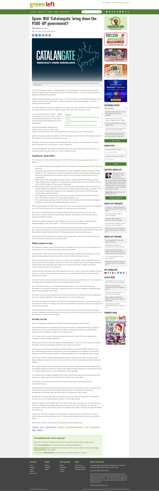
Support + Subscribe (111, 2)
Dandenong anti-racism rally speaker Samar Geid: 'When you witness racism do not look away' (115, 251)
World (53, 31)
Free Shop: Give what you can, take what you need (115, 129)
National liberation (51, 427)
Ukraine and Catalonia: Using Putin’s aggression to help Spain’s (82, 118)
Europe (42, 427)
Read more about (98, 485)
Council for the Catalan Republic (89, 173)
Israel (86, 427)
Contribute (63, 467)
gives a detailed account (86, 160)
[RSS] (126, 273)
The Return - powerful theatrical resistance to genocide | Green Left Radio (115, 209)
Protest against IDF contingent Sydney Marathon (114, 241)
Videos (47, 469)
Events (56, 12)
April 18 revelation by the (50, 99)
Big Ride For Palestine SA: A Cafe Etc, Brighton (115, 113)
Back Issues (33, 473)
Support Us (42, 12)
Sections (33, 12)
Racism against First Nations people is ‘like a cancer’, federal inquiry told (114, 294)
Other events (116, 141)
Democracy (35, 427)
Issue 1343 (46, 31)
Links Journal (79, 465)
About (61, 465)
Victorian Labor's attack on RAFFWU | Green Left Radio (113, 219)
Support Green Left (113, 169)
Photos (47, 465)
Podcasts (47, 467)
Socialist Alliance (80, 469)
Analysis (32, 467)
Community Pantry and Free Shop (115, 123)
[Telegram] (118, 273)
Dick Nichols (36, 28)
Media (49, 12)
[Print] (43, 35)
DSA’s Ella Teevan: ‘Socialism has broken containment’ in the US (115, 306)
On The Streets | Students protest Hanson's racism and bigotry (115, 224)
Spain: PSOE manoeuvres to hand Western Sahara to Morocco (81, 122)
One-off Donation (44, 445)
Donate (121, 2)
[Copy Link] (49, 35)
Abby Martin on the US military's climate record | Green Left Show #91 (115, 230)
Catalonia (40, 430)
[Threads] (124, 273)
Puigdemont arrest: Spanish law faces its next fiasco (81, 125)
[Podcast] (108, 273)
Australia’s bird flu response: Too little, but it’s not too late (115, 288)
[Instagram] (115, 273)
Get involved (64, 12)
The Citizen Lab (68, 108)
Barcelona (45, 28)
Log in (127, 2)
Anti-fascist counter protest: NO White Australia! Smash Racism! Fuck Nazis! (115, 135)
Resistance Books (80, 467)
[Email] (46, 35)
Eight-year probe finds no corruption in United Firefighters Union (114, 282)
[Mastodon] (33, 35)
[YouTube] (105, 273)
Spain (34, 430)
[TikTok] (113, 273)
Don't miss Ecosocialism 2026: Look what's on (114, 257)
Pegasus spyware (68, 195)
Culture (32, 471)
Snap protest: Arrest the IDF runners (113, 119)
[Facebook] (36, 35)
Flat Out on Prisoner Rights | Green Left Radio (113, 214)
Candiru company (69, 198)
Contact (62, 469)
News (31, 465)
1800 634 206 (48, 453)
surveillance (61, 427)
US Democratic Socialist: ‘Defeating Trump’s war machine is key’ (115, 300)
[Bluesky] (40, 35)
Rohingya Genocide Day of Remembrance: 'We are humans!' (115, 246)
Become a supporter (40, 448)
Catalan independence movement (74, 427)
